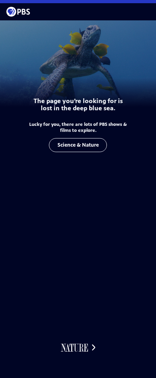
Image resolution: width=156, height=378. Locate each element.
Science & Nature (78, 145)
